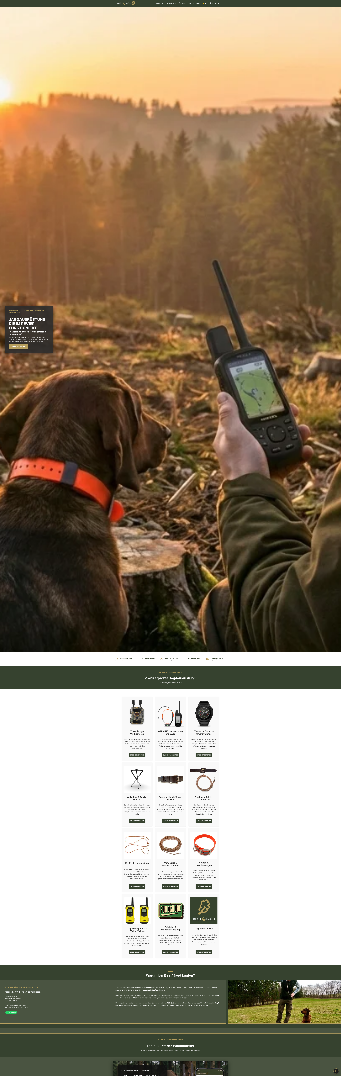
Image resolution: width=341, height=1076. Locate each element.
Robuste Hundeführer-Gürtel (170, 798)
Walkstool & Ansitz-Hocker (137, 798)
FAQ (190, 3)
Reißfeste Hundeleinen (137, 863)
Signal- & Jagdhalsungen (204, 864)
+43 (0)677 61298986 (18, 1005)
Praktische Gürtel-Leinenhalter (203, 798)
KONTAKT (196, 3)
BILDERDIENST (172, 3)
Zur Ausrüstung (18, 347)
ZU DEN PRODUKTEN (137, 755)
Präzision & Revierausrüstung (170, 928)
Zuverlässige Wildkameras (137, 732)
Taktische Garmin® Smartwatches (204, 732)
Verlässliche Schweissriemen (170, 864)
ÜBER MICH (183, 3)
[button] (211, 3)
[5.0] (205, 3)
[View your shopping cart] (215, 3)
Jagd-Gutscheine (204, 928)
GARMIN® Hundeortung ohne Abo (170, 732)
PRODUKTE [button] (159, 3)
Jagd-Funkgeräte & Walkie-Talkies (137, 929)
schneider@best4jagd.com (19, 1007)
